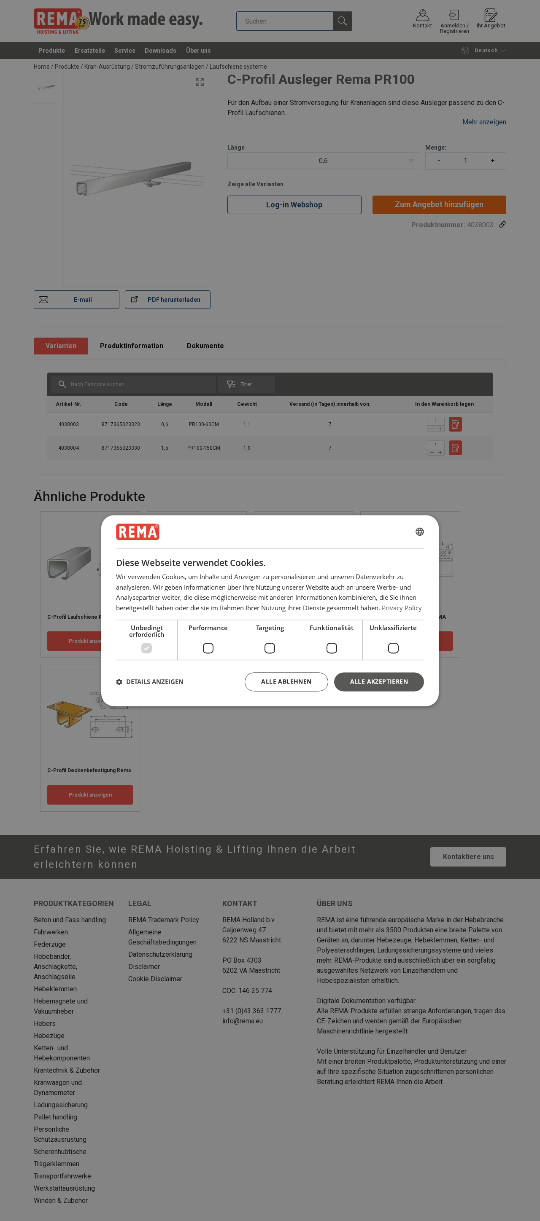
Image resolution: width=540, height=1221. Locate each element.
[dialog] (270, 610)
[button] (150, 682)
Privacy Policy (402, 608)
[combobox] (420, 532)
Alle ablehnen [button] (286, 681)
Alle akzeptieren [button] (379, 681)
